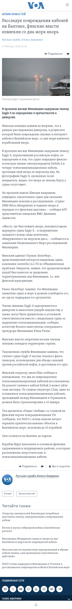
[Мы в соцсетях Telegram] (59, 589)
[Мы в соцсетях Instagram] (28, 589)
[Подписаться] (52, 589)
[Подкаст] (44, 589)
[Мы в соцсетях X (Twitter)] (13, 589)
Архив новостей (14, 14)
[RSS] (36, 589)
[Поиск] (36, 605)
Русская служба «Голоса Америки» (22, 40)
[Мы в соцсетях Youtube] (21, 589)
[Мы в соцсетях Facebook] (5, 589)
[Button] (53, 54)
